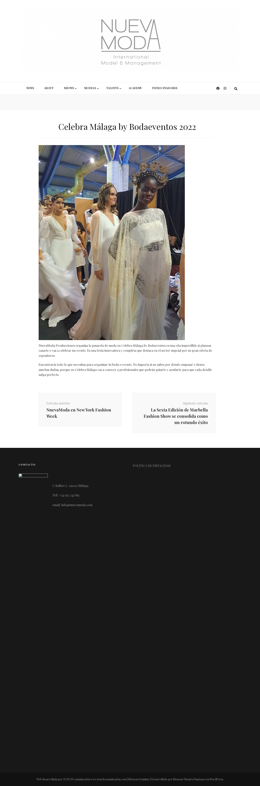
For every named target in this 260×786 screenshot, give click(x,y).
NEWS (30, 88)
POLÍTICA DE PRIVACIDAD (152, 466)
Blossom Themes (183, 779)
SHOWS (69, 88)
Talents (112, 88)
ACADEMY (135, 88)
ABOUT (49, 88)
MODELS (90, 88)
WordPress (216, 779)
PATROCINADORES (164, 88)
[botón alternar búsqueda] (235, 88)
